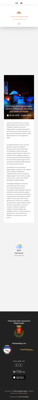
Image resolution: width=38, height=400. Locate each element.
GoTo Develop (23, 397)
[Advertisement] (19, 47)
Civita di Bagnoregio (20, 391)
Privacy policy (22, 393)
